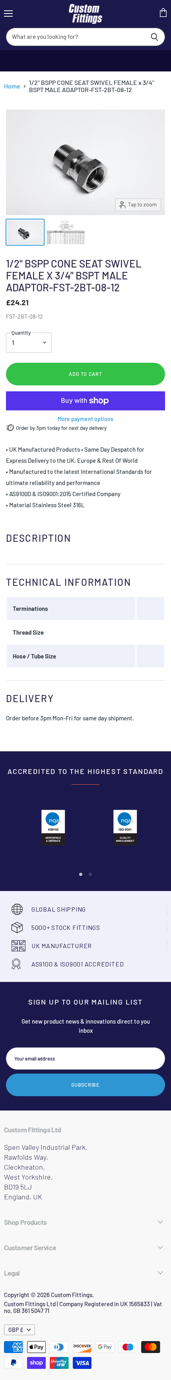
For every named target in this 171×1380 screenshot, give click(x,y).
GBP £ (15, 1329)
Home (12, 86)
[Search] (154, 37)
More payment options (85, 419)
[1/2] (25, 232)
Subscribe (85, 1085)
